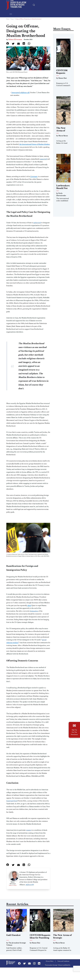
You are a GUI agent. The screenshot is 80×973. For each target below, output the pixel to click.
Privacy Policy (49, 961)
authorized (37, 223)
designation (34, 611)
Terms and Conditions (63, 961)
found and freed (11, 801)
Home (7, 19)
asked (29, 605)
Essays (12, 19)
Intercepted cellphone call (20, 92)
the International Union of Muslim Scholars (34, 144)
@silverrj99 (30, 884)
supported (43, 159)
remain (28, 830)
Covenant (33, 176)
